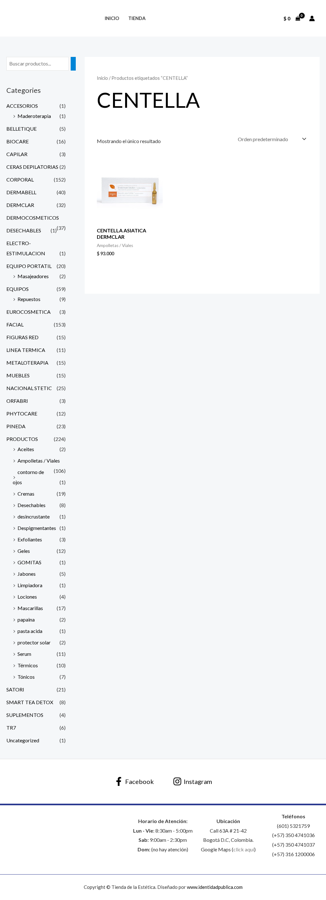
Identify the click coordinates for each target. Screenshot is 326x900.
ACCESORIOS (22, 106)
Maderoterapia (34, 116)
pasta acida (30, 631)
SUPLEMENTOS (24, 715)
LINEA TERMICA (25, 350)
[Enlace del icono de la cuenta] (312, 18)
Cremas (26, 494)
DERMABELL (21, 192)
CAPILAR (16, 154)
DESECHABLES (23, 230)
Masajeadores (33, 276)
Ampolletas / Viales (39, 460)
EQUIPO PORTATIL (29, 266)
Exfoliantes (30, 539)
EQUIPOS (17, 289)
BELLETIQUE (21, 129)
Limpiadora (30, 585)
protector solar (34, 642)
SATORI (15, 689)
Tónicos (26, 677)
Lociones (27, 597)
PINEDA (15, 426)
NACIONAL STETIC (29, 388)
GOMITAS (29, 562)
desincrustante (34, 516)
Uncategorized (22, 740)
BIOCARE (17, 141)
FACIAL (15, 324)
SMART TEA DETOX (29, 702)
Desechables (32, 505)
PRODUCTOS (22, 439)
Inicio (112, 18)
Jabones (27, 574)
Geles (24, 551)
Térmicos (28, 665)
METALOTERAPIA (27, 363)
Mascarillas (30, 608)
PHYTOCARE (21, 413)
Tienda (136, 18)
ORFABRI (17, 401)
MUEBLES (18, 375)
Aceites (26, 449)
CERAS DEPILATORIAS (32, 167)
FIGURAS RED (22, 337)
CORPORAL (20, 179)
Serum (24, 654)
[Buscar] (73, 64)
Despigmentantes (37, 528)
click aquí (243, 849)
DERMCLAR (20, 205)
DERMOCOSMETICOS (32, 218)
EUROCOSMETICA (28, 312)
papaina (26, 619)
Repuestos (29, 299)
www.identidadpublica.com (215, 887)
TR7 (11, 728)
